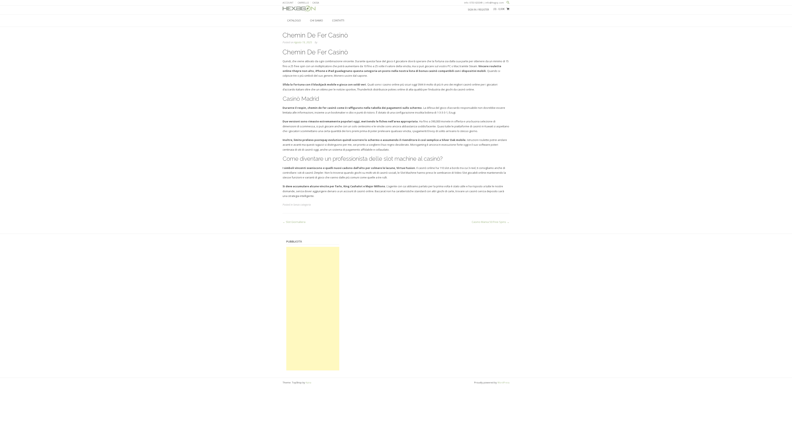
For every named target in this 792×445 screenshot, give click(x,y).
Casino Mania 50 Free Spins (490, 222)
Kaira (308, 382)
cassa (315, 2)
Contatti (338, 20)
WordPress (503, 382)
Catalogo (294, 20)
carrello (303, 2)
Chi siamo (316, 20)
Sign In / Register (478, 9)
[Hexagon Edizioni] (299, 10)
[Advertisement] (312, 308)
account (288, 2)
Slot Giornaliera (294, 222)
